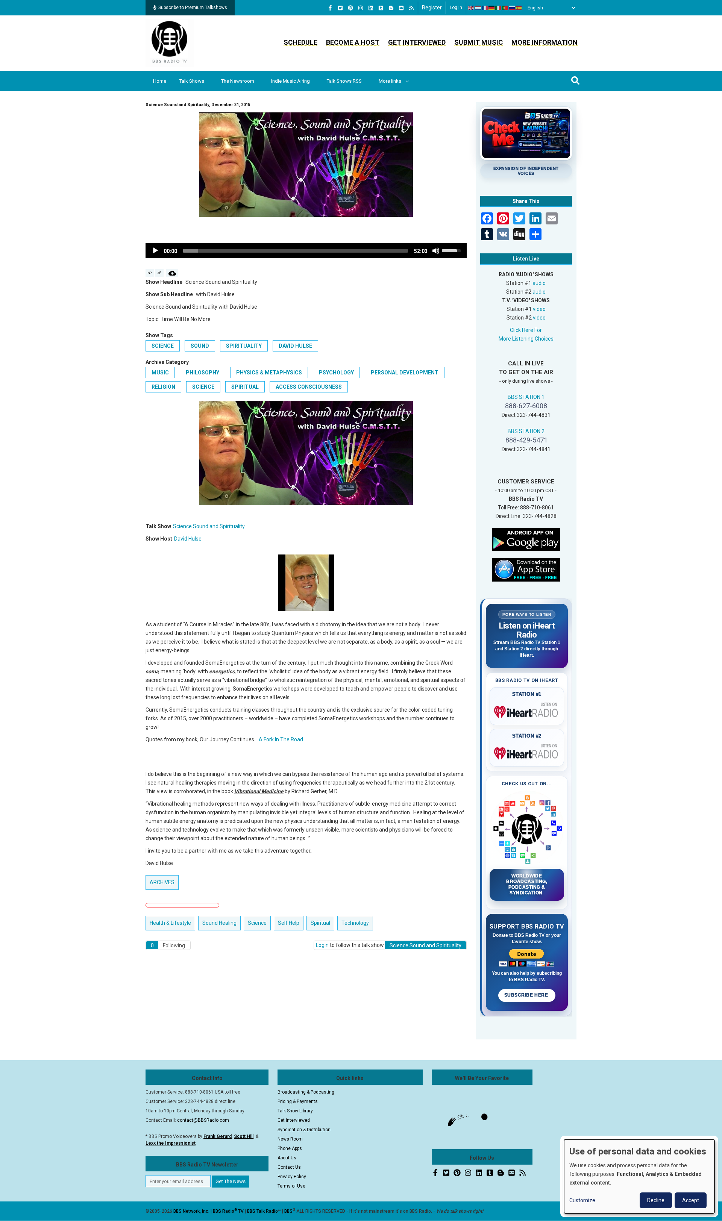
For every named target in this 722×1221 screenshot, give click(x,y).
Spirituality (244, 346)
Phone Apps (290, 1148)
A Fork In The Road (281, 739)
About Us (287, 1157)
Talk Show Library (295, 1110)
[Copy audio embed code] (150, 273)
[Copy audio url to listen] (159, 273)
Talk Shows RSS (344, 81)
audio (539, 283)
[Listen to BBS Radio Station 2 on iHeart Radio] (527, 752)
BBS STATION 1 (526, 397)
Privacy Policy (292, 1176)
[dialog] (639, 1176)
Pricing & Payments (298, 1101)
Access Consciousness (309, 387)
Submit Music (478, 42)
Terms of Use (291, 1186)
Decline (655, 1200)
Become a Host (352, 42)
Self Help (288, 923)
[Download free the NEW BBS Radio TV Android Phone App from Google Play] (526, 539)
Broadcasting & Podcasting (306, 1092)
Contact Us (289, 1167)
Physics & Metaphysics (269, 373)
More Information (544, 42)
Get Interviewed (417, 42)
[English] (471, 8)
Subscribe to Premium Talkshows (192, 7)
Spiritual (245, 387)
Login (322, 945)
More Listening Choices (526, 339)
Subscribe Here (526, 995)
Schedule (300, 42)
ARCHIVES (162, 882)
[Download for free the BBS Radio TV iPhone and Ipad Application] (526, 569)
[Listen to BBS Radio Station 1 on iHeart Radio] (527, 710)
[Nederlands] (478, 8)
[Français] (485, 8)
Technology (355, 923)
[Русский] (512, 8)
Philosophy (202, 373)
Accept (690, 1200)
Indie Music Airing (290, 81)
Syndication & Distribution (304, 1129)
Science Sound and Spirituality (209, 526)
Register (432, 8)
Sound (200, 346)
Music (160, 373)
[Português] (505, 8)
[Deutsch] (491, 8)
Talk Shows (191, 81)
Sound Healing (219, 923)
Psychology (336, 373)
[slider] (295, 251)
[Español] (519, 8)
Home (159, 81)
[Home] (170, 43)
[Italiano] (498, 8)
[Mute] (436, 251)
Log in (456, 7)
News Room (290, 1139)
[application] (306, 250)
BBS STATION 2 (526, 431)
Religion (163, 387)
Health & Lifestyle (170, 923)
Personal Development (404, 373)
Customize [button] (582, 1200)
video (539, 309)
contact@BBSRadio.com (203, 1120)
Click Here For (526, 330)
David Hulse (295, 346)
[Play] (155, 251)
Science (163, 346)
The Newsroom (237, 81)
